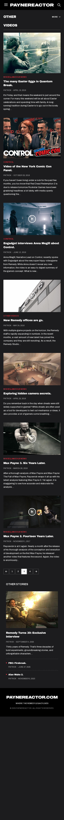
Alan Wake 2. (15, 674)
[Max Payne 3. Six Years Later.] (32, 439)
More (55, 17)
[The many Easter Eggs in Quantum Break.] (32, 53)
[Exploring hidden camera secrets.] (32, 369)
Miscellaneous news (14, 77)
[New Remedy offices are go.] (32, 296)
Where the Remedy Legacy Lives (32, 703)
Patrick (7, 90)
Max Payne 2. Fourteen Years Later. (28, 536)
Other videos (11, 316)
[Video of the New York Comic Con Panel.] (32, 138)
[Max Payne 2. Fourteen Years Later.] (32, 512)
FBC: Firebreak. (17, 663)
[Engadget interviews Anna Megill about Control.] (32, 219)
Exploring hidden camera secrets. (27, 393)
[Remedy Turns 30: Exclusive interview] (32, 609)
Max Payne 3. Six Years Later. (24, 463)
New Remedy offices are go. (23, 320)
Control (8, 162)
